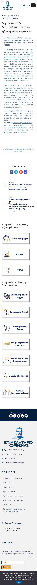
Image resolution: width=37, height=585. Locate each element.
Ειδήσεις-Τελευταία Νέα (10, 18)
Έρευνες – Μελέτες (10, 491)
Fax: (11, 458)
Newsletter (7, 505)
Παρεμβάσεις (8, 487)
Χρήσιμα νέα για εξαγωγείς (13, 500)
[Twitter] (16, 172)
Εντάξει (19, 582)
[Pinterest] (21, 172)
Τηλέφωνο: (13, 454)
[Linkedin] (25, 172)
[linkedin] (18, 416)
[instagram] (22, 416)
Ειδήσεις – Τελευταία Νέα (12, 478)
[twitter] (14, 416)
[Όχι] (35, 578)
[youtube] (26, 416)
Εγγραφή (6, 567)
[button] (36, 2)
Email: (14, 463)
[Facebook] (11, 172)
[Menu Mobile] (33, 5)
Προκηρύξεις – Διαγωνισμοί (13, 496)
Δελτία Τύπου (8, 483)
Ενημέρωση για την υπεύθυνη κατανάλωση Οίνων (14, 510)
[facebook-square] (11, 416)
